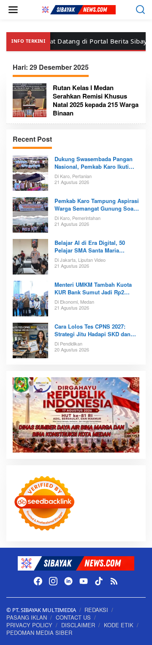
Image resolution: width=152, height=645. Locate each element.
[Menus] (13, 9)
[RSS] (114, 581)
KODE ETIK (118, 625)
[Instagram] (53, 581)
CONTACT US (73, 617)
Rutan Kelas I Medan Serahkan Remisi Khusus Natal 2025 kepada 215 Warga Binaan (95, 100)
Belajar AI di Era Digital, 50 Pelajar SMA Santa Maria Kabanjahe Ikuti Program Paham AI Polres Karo (96, 246)
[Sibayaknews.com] (78, 9)
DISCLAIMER (78, 625)
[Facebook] (38, 581)
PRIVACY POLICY (29, 625)
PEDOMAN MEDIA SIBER (39, 633)
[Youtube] (83, 581)
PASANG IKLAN (26, 617)
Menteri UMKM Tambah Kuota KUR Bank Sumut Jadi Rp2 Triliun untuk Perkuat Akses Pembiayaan (93, 288)
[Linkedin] (68, 581)
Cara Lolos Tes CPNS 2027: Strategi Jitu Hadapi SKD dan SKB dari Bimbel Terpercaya (92, 330)
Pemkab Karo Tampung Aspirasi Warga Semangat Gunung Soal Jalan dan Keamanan (96, 204)
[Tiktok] (98, 581)
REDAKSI (96, 610)
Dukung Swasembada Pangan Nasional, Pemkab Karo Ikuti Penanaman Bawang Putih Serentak (93, 162)
